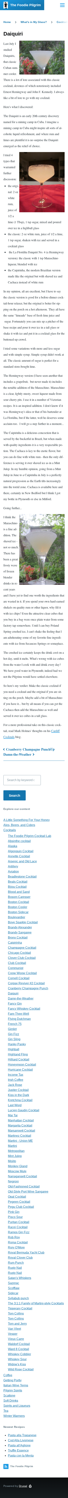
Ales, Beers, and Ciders (19, 825)
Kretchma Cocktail (20, 1100)
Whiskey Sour (17, 1359)
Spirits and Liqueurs (16, 1405)
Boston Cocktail (18, 902)
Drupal (23, 1485)
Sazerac (13, 1283)
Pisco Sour (15, 1217)
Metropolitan (16, 1151)
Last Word (15, 1105)
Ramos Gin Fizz (18, 1232)
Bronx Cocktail (18, 937)
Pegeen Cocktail (19, 1201)
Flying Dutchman (19, 1018)
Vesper (12, 1333)
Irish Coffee (15, 1079)
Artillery (13, 866)
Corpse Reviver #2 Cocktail (26, 983)
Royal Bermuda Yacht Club (26, 1252)
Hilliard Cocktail (18, 1059)
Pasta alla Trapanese (22, 1435)
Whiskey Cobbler (19, 1354)
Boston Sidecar (18, 912)
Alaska (12, 846)
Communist (15, 968)
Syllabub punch (18, 1298)
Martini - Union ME (20, 1140)
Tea (5, 1410)
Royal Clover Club (20, 1257)
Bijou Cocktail (17, 886)
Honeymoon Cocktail (22, 1064)
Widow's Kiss (17, 1364)
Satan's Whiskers (19, 1278)
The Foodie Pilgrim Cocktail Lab (29, 836)
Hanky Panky (17, 1044)
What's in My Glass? (34, 22)
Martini (12, 1145)
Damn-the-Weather (17, 754)
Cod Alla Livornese (20, 1440)
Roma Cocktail (18, 1242)
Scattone (9, 1395)
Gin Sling (14, 1039)
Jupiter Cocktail (18, 1090)
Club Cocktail (17, 963)
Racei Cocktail (18, 1227)
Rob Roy (14, 1237)
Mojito (12, 1161)
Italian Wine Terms (15, 1385)
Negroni (13, 1181)
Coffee (7, 1375)
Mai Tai (13, 1115)
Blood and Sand (19, 891)
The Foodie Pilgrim (25, 5)
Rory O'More (16, 1247)
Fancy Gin (15, 1003)
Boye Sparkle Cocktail (23, 922)
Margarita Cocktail (20, 1125)
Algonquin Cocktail (20, 851)
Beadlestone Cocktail (22, 876)
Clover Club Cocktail (22, 957)
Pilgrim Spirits (12, 1390)
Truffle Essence (18, 1450)
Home (7, 22)
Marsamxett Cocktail (21, 1130)
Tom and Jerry (17, 1323)
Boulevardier (16, 917)
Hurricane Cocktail (20, 1069)
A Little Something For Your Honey (26, 820)
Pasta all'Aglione (19, 1445)
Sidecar (13, 1293)
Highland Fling (18, 1054)
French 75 (15, 1024)
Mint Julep (15, 1156)
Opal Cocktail (17, 1196)
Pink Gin (13, 1211)
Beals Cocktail (17, 881)
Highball (13, 1049)
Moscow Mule (17, 1171)
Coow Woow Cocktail (22, 973)
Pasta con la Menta (21, 1455)
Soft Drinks (10, 1400)
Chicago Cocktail (19, 952)
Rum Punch (16, 1262)
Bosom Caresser (19, 896)
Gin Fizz (13, 1034)
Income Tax (15, 1074)
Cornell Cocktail (18, 978)
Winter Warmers (14, 1415)
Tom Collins (16, 1313)
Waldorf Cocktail (19, 1344)
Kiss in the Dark (18, 1095)
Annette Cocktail (19, 856)
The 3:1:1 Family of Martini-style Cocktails (36, 1303)
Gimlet (12, 1029)
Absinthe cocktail (19, 841)
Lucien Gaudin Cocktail (23, 1110)
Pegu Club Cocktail (21, 1206)
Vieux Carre (16, 1339)
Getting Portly (12, 1380)
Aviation (13, 871)
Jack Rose (15, 1084)
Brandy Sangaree (20, 932)
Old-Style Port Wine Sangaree (28, 1191)
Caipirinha (15, 942)
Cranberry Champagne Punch (28, 749)
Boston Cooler (17, 907)
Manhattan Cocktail (21, 1120)
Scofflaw (13, 1288)
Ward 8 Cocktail (18, 1349)
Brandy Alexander (20, 927)
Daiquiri (13, 993)
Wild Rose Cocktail (21, 1369)
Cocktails (9, 830)
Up (52, 749)
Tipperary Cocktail (20, 1308)
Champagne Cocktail (22, 947)
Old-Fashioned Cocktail (24, 1186)
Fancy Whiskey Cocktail (24, 1008)
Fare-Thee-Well (18, 1013)
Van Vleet (14, 1328)
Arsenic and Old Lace (22, 861)
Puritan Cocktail (18, 1222)
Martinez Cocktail (19, 1135)
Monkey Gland (17, 1166)
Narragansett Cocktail (22, 1176)
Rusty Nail (15, 1267)
